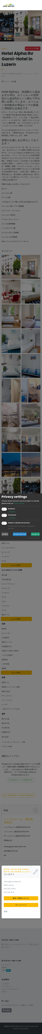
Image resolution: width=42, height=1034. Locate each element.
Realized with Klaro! (34, 538)
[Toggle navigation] (38, 5)
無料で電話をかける (21, 898)
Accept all (35, 534)
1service (11, 512)
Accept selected (19, 534)
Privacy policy (19, 503)
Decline (5, 534)
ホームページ (21, 905)
